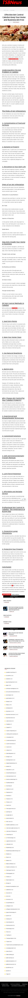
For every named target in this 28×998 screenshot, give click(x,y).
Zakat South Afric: (7, 615)
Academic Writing (10, 672)
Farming (8, 786)
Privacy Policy (4, 984)
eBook (7, 766)
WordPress (8, 967)
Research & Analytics (11, 886)
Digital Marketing (10, 763)
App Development (10, 682)
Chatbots (8, 724)
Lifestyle (8, 844)
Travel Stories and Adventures (13, 944)
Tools (7, 932)
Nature (7, 860)
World (7, 970)
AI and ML (8, 675)
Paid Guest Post (10, 870)
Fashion (8, 789)
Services (8, 899)
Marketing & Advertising (12, 850)
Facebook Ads (9, 782)
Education (8, 769)
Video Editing (9, 954)
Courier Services (10, 743)
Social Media (9, 902)
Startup (8, 919)
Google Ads (8, 815)
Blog (7, 704)
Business (8, 711)
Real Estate (9, 880)
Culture (8, 750)
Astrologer (8, 695)
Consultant (8, 737)
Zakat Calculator (7, 600)
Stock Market (9, 922)
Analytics (8, 678)
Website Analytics (10, 961)
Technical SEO (9, 925)
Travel (7, 941)
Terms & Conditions (15, 984)
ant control (14, 308)
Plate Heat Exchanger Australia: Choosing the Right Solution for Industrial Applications (16, 609)
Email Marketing (10, 773)
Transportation (10, 938)
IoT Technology (9, 837)
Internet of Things (10, 831)
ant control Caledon (13, 59)
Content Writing (10, 740)
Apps (7, 685)
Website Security (10, 964)
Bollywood (8, 708)
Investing (8, 834)
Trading (8, 935)
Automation (9, 698)
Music (7, 857)
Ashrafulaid (6, 602)
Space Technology (10, 912)
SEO (7, 896)
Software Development (11, 909)
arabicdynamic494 (13, 635)
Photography (9, 873)
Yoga (7, 974)
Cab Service (9, 721)
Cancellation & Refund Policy (18, 985)
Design (8, 756)
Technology (9, 928)
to (12, 585)
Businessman (9, 717)
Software (8, 906)
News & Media (9, 863)
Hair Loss (8, 821)
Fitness (8, 802)
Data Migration (9, 753)
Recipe (7, 883)
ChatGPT (8, 727)
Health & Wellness (15, 594)
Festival (8, 795)
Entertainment (10, 776)
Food (7, 805)
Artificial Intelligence (11, 688)
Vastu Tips (8, 951)
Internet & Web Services (12, 828)
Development (9, 760)
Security (8, 893)
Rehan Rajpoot (16, 22)
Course (8, 747)
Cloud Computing (10, 730)
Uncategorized (9, 948)
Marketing (8, 847)
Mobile (7, 854)
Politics (8, 876)
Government (9, 818)
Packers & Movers (10, 867)
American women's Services (15, 642)
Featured (8, 792)
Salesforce (8, 889)
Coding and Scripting (11, 734)
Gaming (8, 811)
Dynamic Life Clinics (14, 649)
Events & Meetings (10, 779)
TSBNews (18, 995)
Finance (8, 799)
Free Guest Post (10, 808)
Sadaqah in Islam (7, 621)
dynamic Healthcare (14, 656)
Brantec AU (12, 611)
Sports (7, 915)
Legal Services (9, 841)
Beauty (8, 701)
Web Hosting (9, 957)
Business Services (10, 714)
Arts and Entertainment (12, 691)
